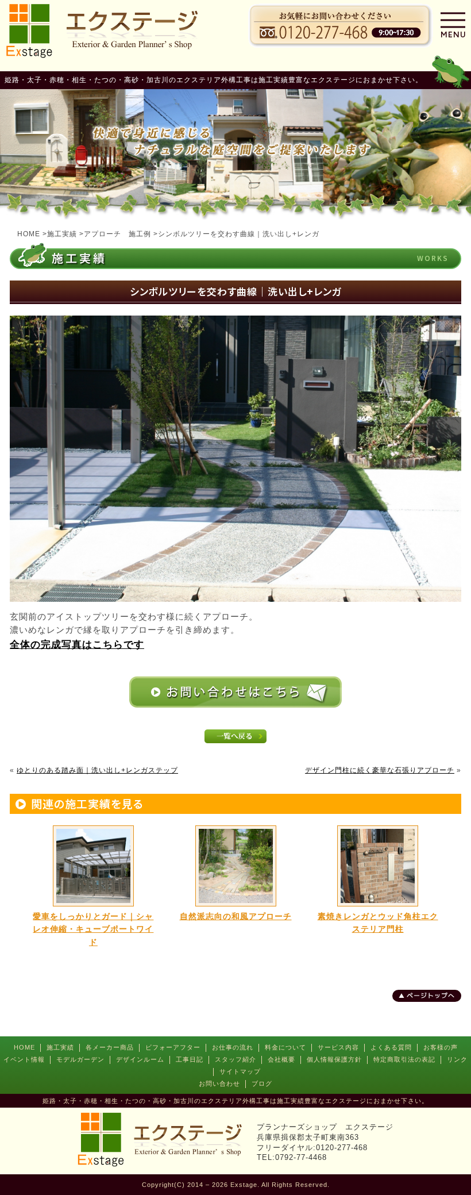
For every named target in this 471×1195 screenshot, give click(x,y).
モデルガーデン (80, 1059)
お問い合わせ (219, 1083)
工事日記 (189, 1059)
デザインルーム (140, 1059)
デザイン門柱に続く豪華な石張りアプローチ (379, 770)
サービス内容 (338, 1047)
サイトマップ (240, 1071)
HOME (24, 1047)
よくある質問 (391, 1047)
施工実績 (60, 1047)
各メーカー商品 (110, 1047)
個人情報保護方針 (334, 1059)
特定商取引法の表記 (404, 1059)
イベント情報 (24, 1059)
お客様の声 (440, 1047)
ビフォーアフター (172, 1047)
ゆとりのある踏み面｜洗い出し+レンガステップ (97, 770)
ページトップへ (431, 995)
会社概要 (281, 1059)
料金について (285, 1047)
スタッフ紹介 (235, 1059)
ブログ (262, 1083)
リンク (457, 1059)
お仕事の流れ (232, 1047)
